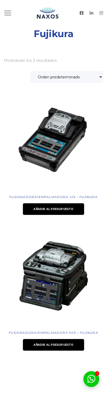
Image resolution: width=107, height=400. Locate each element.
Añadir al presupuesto (53, 209)
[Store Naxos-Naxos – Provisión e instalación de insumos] (53, 13)
